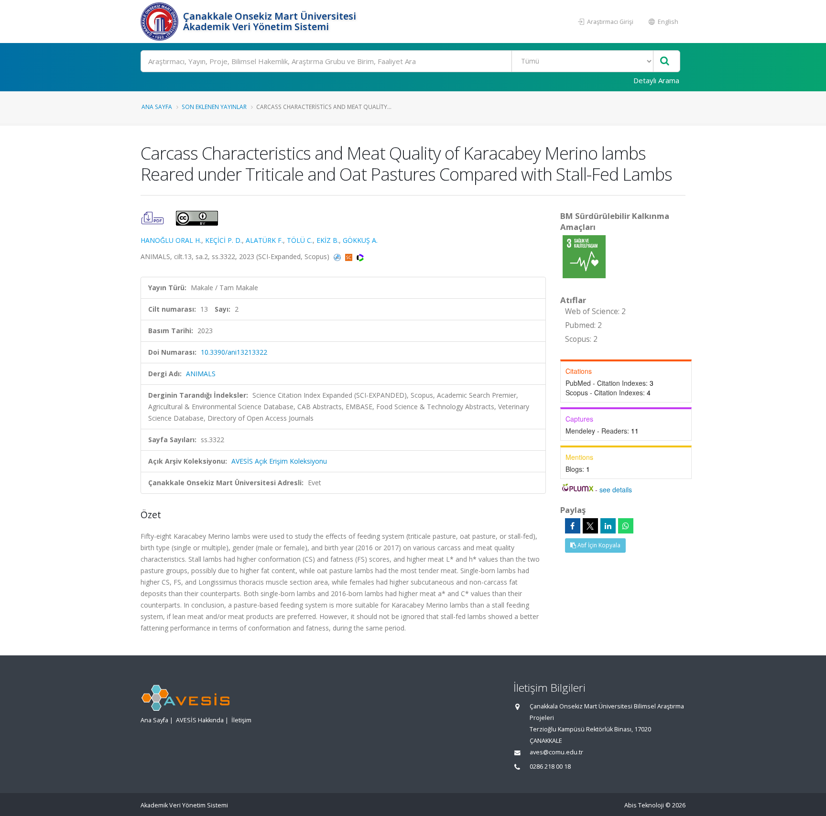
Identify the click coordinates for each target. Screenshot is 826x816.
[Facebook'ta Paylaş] (572, 525)
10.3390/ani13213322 (234, 352)
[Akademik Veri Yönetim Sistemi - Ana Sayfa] (161, 21)
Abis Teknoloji (644, 805)
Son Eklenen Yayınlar (214, 106)
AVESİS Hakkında (200, 720)
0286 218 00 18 (550, 766)
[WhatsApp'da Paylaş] (625, 525)
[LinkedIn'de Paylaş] (608, 525)
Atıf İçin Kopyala (598, 545)
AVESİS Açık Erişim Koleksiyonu (279, 461)
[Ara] (664, 61)
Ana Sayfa (156, 106)
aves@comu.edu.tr (556, 752)
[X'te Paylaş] (590, 525)
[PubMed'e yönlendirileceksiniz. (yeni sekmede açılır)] (338, 256)
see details (615, 489)
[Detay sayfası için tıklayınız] (584, 256)
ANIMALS (201, 373)
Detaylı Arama (656, 80)
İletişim (241, 720)
